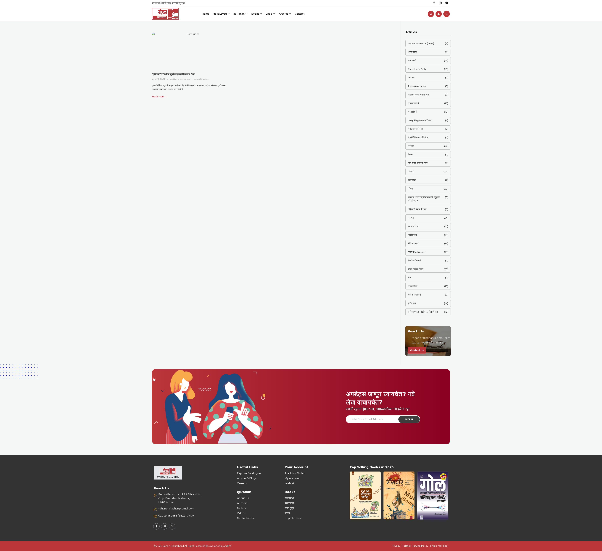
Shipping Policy (439, 545)
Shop (269, 13)
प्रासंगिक (173, 79)
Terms (406, 545)
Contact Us (417, 350)
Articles (283, 13)
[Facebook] (434, 3)
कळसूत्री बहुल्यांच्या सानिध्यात (420, 120)
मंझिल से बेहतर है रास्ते (417, 209)
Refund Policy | (421, 545)
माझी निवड (412, 234)
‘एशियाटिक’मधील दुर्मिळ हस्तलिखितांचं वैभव (173, 74)
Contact (299, 13)
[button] (353, 495)
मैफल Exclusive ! (416, 251)
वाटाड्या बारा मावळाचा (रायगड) (421, 43)
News (411, 77)
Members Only (417, 69)
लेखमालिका (412, 286)
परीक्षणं (410, 171)
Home (205, 13)
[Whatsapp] (446, 3)
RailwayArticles (417, 86)
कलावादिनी (412, 111)
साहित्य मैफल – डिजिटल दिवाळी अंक (423, 311)
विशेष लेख (412, 303)
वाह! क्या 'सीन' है (414, 294)
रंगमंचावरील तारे (414, 260)
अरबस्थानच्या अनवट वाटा (418, 94)
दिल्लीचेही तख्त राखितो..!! (418, 137)
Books (255, 13)
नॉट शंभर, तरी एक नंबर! (418, 162)
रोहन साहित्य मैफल (201, 79)
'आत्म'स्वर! (412, 51)
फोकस (410, 188)
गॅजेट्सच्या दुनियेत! (415, 128)
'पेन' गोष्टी (412, 60)
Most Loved (220, 13)
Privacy (396, 545)
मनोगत (411, 217)
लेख (409, 277)
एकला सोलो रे (413, 103)
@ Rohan (239, 13)
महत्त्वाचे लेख (185, 79)
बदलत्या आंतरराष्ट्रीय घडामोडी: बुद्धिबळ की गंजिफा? (424, 199)
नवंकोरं (411, 145)
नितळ (410, 154)
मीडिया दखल (413, 243)
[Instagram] (440, 3)
